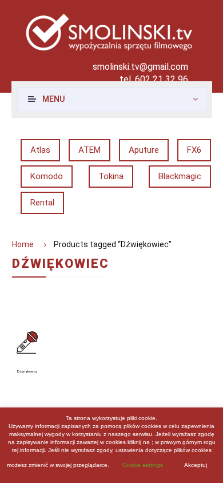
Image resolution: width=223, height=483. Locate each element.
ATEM (89, 150)
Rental (42, 202)
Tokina (111, 176)
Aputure (144, 150)
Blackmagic (179, 176)
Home (23, 244)
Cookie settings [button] (142, 465)
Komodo (46, 176)
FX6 (194, 150)
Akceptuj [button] (195, 465)
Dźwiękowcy (27, 371)
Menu (53, 99)
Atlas (40, 150)
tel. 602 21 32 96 (154, 79)
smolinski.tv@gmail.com (140, 66)
